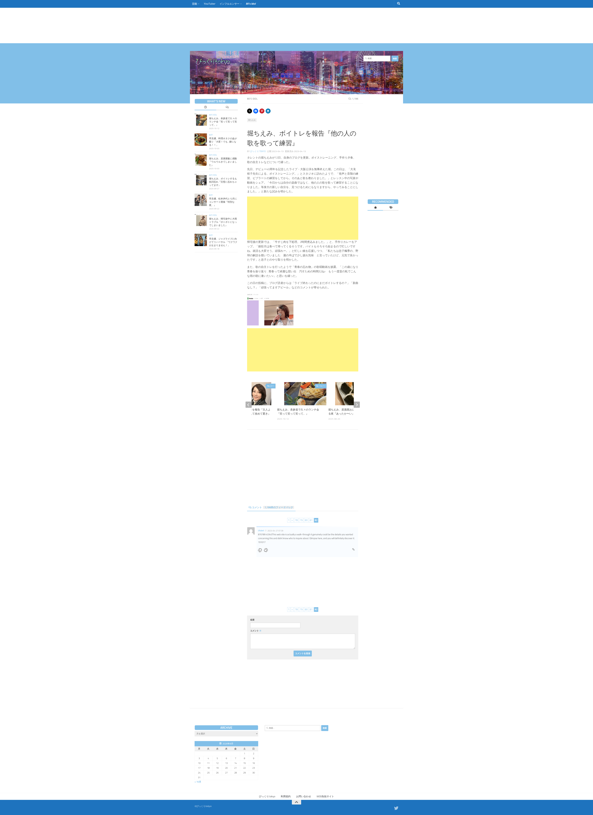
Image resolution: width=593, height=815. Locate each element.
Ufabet (261, 530)
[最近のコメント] (227, 107)
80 (306, 520)
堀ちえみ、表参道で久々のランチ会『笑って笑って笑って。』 (223, 121)
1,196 (355, 98)
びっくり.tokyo (258, 151)
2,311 (271, 386)
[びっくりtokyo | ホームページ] (213, 61)
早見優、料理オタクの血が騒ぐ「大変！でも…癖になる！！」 (223, 141)
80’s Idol (251, 3)
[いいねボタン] (261, 550)
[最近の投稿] (205, 107)
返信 (353, 550)
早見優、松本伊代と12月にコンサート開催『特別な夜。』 (223, 202)
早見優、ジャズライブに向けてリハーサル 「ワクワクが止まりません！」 (223, 242)
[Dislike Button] (267, 550)
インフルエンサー (229, 3)
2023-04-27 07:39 (275, 530)
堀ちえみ (252, 120)
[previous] (249, 405)
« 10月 (198, 781)
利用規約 (286, 796)
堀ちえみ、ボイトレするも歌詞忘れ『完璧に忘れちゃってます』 (223, 181)
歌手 (211, 135)
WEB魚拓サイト (325, 796)
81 (311, 520)
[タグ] (390, 208)
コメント (272, 507)
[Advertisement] (92, 21)
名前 (252, 619)
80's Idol (252, 98)
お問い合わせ (303, 796)
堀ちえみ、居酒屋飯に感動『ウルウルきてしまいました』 (223, 161)
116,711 (322, 386)
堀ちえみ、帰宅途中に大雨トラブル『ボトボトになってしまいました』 (223, 222)
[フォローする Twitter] (396, 808)
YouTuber (209, 3)
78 (296, 520)
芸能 (194, 3)
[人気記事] (375, 208)
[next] (357, 405)
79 (301, 520)
